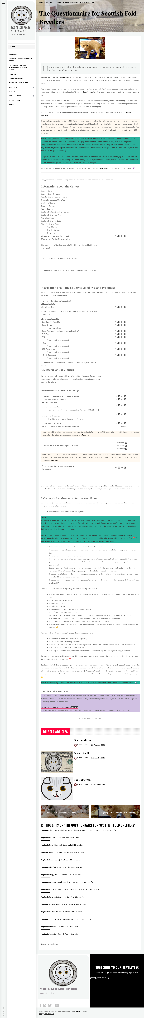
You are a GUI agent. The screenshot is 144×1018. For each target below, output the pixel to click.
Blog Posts (13, 87)
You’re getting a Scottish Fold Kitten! (20, 60)
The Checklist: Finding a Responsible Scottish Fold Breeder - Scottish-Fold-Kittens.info (82, 830)
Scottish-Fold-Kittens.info (21, 29)
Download (74, 707)
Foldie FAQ (12, 74)
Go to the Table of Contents (90, 719)
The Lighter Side (83, 779)
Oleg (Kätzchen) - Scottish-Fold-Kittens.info (66, 867)
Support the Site (15, 100)
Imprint (11, 104)
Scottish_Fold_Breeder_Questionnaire (56, 707)
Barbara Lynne (48, 28)
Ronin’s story (88, 92)
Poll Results (63, 77)
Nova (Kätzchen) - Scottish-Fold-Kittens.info (66, 845)
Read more (86, 435)
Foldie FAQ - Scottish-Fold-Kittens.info (64, 837)
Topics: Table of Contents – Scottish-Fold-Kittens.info (70, 919)
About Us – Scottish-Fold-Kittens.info (63, 934)
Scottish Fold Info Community (110, 168)
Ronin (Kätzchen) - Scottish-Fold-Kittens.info (66, 852)
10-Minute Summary (16, 78)
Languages (13, 54)
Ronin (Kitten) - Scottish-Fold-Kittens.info (65, 860)
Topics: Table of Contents (18, 83)
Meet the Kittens (15, 96)
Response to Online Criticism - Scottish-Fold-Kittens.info (71, 882)
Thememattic (49, 1014)
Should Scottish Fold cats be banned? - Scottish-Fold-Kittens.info (74, 889)
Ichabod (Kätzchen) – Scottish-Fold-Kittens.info (67, 904)
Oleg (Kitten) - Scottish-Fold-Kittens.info (65, 875)
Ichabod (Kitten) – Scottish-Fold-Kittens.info (66, 912)
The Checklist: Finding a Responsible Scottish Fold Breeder (18, 67)
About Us (12, 91)
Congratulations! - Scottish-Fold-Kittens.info (66, 897)
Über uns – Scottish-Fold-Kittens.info (63, 926)
